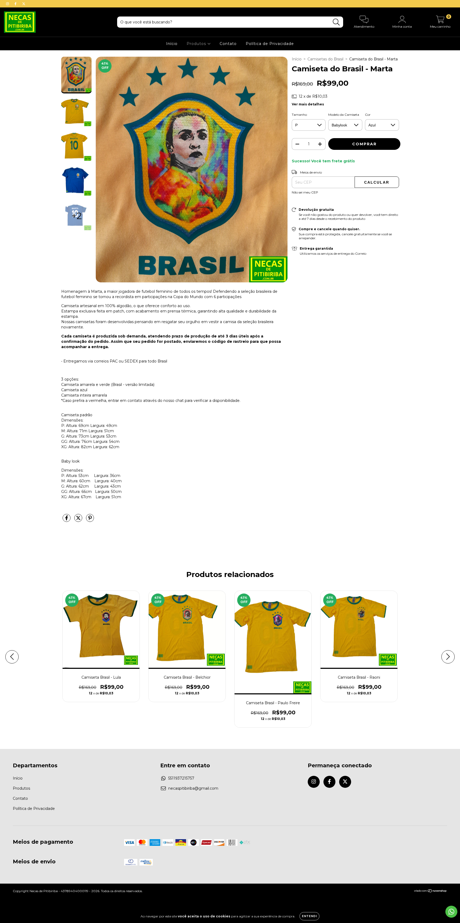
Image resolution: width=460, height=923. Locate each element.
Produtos (197, 43)
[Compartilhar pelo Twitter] (78, 520)
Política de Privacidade (270, 43)
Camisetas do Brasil (325, 59)
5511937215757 (181, 778)
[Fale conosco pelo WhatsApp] (451, 912)
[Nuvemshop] (430, 891)
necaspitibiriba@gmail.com (193, 788)
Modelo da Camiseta (343, 115)
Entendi (309, 916)
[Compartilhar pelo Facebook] (67, 520)
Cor (368, 115)
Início (172, 43)
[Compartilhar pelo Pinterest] (90, 520)
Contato (228, 43)
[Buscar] (336, 22)
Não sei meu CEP (305, 192)
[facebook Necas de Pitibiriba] (16, 3)
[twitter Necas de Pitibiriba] (23, 3)
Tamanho (299, 115)
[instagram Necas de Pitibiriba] (8, 3)
